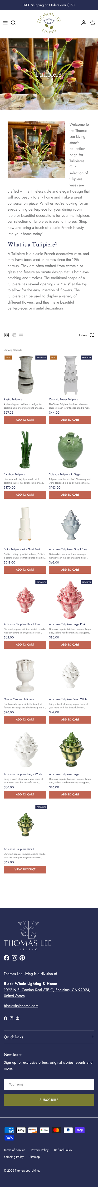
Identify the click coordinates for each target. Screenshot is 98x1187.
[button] (7, 335)
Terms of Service (14, 1150)
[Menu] (5, 23)
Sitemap (34, 1157)
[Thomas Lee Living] (49, 22)
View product (25, 869)
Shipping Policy (14, 1157)
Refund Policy (63, 1150)
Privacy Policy (40, 1150)
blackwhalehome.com (21, 1005)
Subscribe (49, 1099)
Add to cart (25, 420)
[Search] (15, 23)
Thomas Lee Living (27, 1170)
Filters (83, 335)
